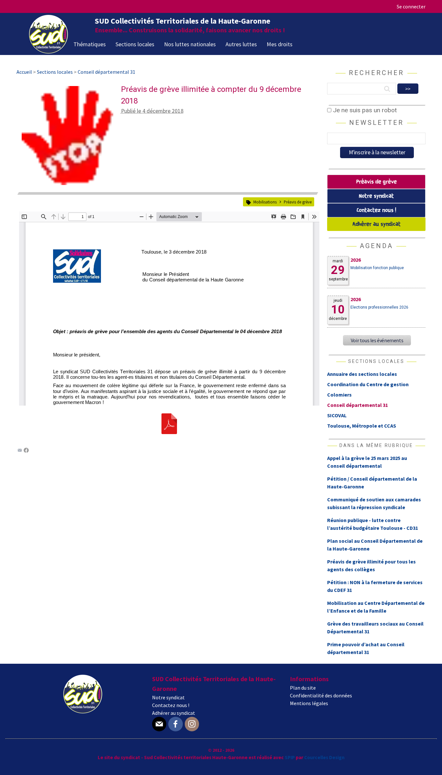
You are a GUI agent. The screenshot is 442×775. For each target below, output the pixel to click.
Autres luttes (241, 44)
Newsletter (376, 122)
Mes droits (280, 44)
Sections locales (135, 44)
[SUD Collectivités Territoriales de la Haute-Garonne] (48, 51)
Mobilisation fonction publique (377, 268)
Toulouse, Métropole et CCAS (361, 425)
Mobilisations (265, 201)
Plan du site (303, 687)
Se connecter (411, 6)
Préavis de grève (298, 201)
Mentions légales (309, 703)
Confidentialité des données (321, 695)
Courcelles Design (324, 757)
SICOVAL (337, 415)
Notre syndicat (376, 196)
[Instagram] (192, 724)
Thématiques (89, 44)
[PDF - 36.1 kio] (169, 432)
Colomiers (339, 394)
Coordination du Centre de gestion (368, 384)
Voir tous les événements (377, 340)
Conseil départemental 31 (357, 405)
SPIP (290, 757)
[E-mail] (159, 724)
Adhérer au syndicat (376, 224)
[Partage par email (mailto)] (19, 451)
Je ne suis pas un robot (364, 110)
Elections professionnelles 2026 (379, 307)
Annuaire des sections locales (362, 374)
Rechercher (376, 73)
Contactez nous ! (376, 210)
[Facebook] (26, 451)
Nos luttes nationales (190, 44)
